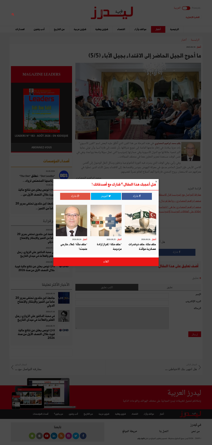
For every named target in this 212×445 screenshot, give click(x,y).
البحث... (70, 11)
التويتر (104, 196)
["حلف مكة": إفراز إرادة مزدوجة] (106, 220)
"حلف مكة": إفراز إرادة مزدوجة (109, 247)
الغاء (106, 261)
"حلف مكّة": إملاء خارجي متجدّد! (73, 247)
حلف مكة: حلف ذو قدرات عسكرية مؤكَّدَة (142, 247)
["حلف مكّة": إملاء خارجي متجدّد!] (71, 220)
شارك (136, 196)
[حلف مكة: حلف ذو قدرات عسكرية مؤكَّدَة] (140, 220)
